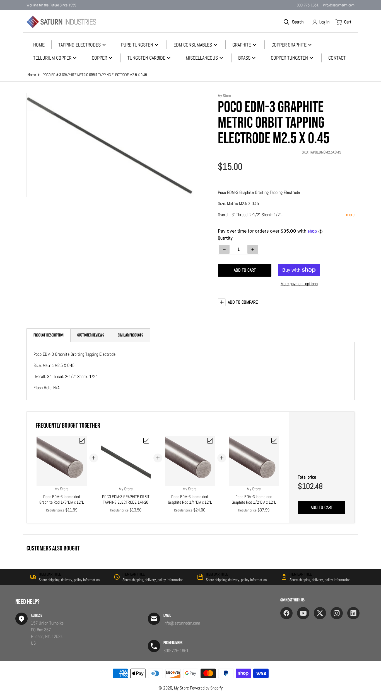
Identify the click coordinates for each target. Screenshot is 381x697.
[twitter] (320, 613)
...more (349, 215)
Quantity (225, 238)
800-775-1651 (308, 5)
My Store (181, 688)
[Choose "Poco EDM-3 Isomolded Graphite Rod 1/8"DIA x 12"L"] (82, 440)
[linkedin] (353, 613)
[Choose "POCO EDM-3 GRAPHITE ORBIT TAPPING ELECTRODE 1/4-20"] (146, 440)
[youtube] (303, 613)
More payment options (299, 284)
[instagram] (337, 613)
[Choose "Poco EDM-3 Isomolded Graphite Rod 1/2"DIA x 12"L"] (274, 440)
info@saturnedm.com (339, 5)
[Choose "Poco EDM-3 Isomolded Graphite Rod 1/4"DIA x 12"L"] (210, 440)
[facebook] (286, 613)
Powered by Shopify (206, 688)
